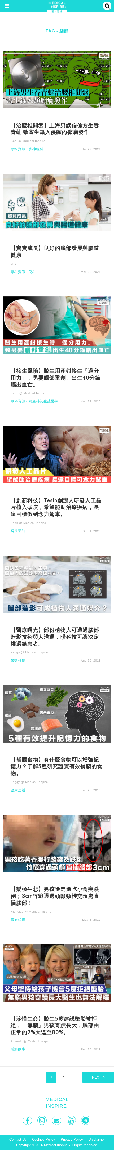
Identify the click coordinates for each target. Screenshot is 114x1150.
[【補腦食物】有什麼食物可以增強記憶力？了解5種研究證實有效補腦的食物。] (57, 713)
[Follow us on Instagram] (42, 1120)
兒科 (32, 272)
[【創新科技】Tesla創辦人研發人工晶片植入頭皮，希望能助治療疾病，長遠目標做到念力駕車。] (57, 454)
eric (13, 263)
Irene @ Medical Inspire (28, 393)
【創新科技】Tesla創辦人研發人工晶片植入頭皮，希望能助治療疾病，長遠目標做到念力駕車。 (56, 507)
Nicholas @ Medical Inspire (31, 911)
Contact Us (18, 1139)
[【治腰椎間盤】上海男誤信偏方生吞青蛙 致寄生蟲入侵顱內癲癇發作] (57, 79)
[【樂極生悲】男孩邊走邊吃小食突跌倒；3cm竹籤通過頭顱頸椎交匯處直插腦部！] (57, 843)
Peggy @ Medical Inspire (29, 652)
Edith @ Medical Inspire (28, 522)
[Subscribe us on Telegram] (86, 1120)
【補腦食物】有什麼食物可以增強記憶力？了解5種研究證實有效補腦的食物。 (57, 766)
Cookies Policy (43, 1139)
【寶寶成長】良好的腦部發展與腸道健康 (55, 251)
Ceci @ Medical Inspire (28, 140)
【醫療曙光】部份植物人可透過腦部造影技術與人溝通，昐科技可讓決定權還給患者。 (55, 636)
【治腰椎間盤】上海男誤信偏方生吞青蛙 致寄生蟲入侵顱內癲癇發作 (55, 128)
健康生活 (18, 790)
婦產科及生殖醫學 (43, 401)
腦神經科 (36, 149)
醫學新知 (18, 531)
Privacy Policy (72, 1139)
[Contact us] (57, 1120)
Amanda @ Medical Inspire (31, 1041)
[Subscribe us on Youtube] (72, 1120)
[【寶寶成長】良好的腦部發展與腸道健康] (57, 202)
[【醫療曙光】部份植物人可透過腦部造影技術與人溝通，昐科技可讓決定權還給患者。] (57, 584)
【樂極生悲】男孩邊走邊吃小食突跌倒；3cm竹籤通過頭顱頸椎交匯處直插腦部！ (55, 896)
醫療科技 (18, 660)
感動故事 (18, 1049)
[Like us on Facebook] (28, 1120)
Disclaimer (97, 1139)
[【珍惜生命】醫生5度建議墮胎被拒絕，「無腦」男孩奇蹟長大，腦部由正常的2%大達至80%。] (57, 972)
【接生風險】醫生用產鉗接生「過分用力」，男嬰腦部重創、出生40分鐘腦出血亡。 (55, 377)
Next (96, 1077)
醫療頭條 (18, 919)
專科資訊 (18, 149)
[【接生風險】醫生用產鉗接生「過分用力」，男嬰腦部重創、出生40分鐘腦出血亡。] (57, 325)
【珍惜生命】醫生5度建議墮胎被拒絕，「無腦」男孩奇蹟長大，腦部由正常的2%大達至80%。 (55, 1025)
